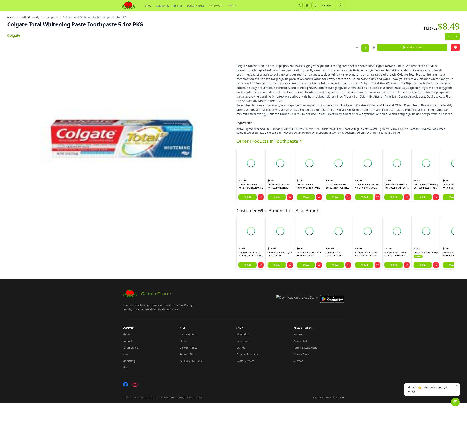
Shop (148, 5)
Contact (127, 341)
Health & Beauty (29, 17)
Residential (300, 341)
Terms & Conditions (305, 347)
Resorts (297, 334)
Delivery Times (188, 347)
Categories (162, 5)
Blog (125, 367)
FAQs (183, 341)
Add (249, 197)
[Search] (299, 5)
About (126, 334)
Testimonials (130, 347)
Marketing (129, 361)
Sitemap (298, 361)
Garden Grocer (156, 294)
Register (326, 5)
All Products (243, 334)
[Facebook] (125, 384)
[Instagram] (135, 384)
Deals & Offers (245, 361)
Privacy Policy (301, 354)
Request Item (188, 354)
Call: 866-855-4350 (191, 361)
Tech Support (188, 334)
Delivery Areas (195, 5)
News (126, 354)
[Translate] (307, 5)
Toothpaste (51, 17)
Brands (178, 5)
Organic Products (247, 354)
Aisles (10, 17)
